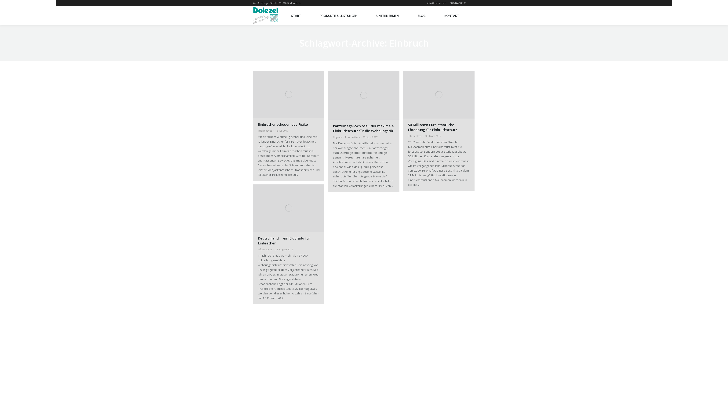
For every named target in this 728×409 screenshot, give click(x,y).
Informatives (265, 130)
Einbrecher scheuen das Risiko (283, 124)
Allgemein (338, 137)
